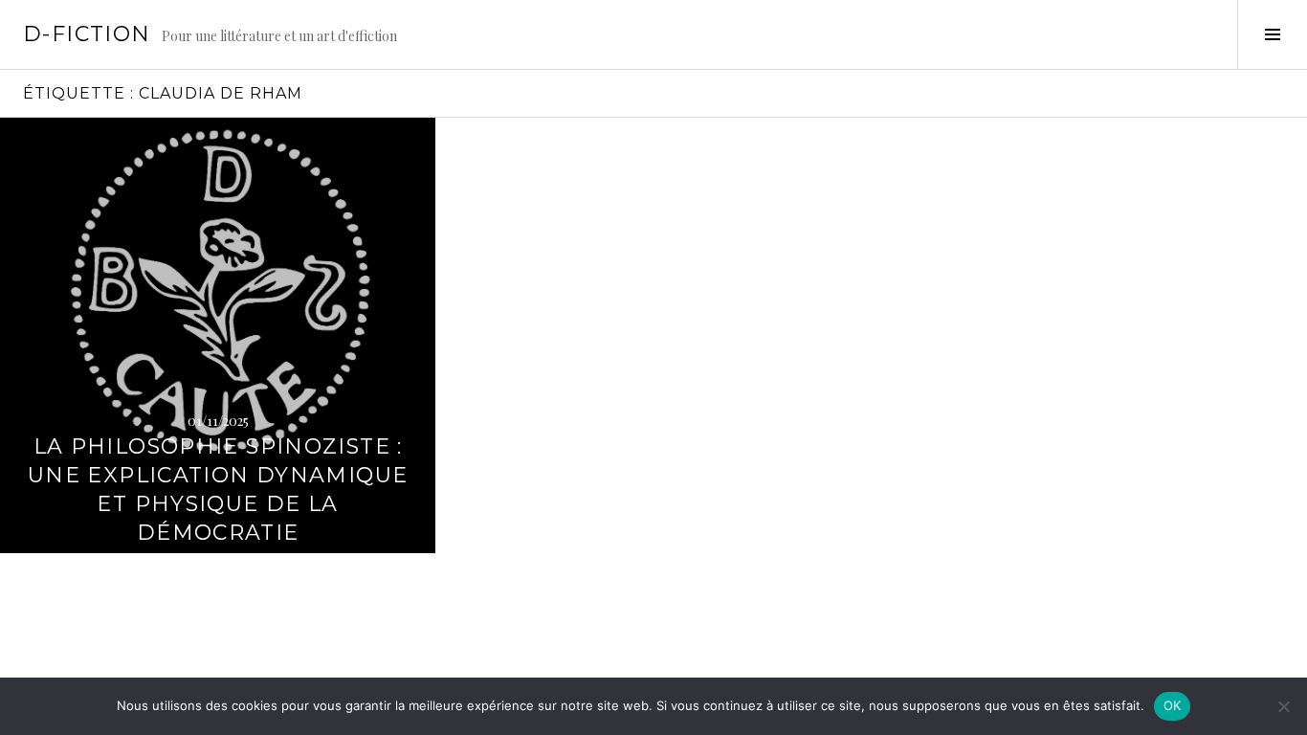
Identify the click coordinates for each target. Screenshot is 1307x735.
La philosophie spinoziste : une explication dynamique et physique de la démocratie (218, 490)
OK (1172, 705)
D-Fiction (86, 34)
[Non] (1283, 706)
